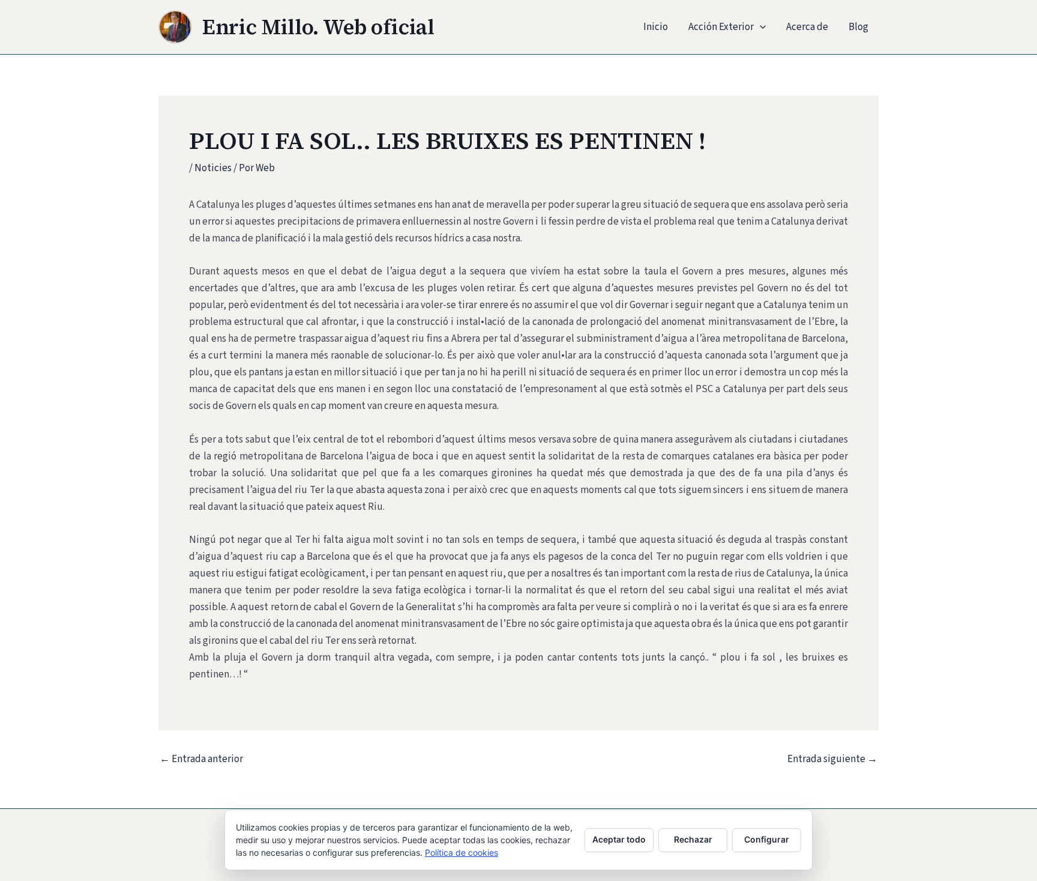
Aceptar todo (619, 839)
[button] (760, 27)
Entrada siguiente (832, 759)
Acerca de (807, 27)
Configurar (766, 839)
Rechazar (693, 839)
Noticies (213, 168)
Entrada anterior (201, 759)
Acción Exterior (721, 27)
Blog (858, 27)
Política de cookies (461, 852)
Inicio (655, 27)
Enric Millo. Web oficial (318, 27)
